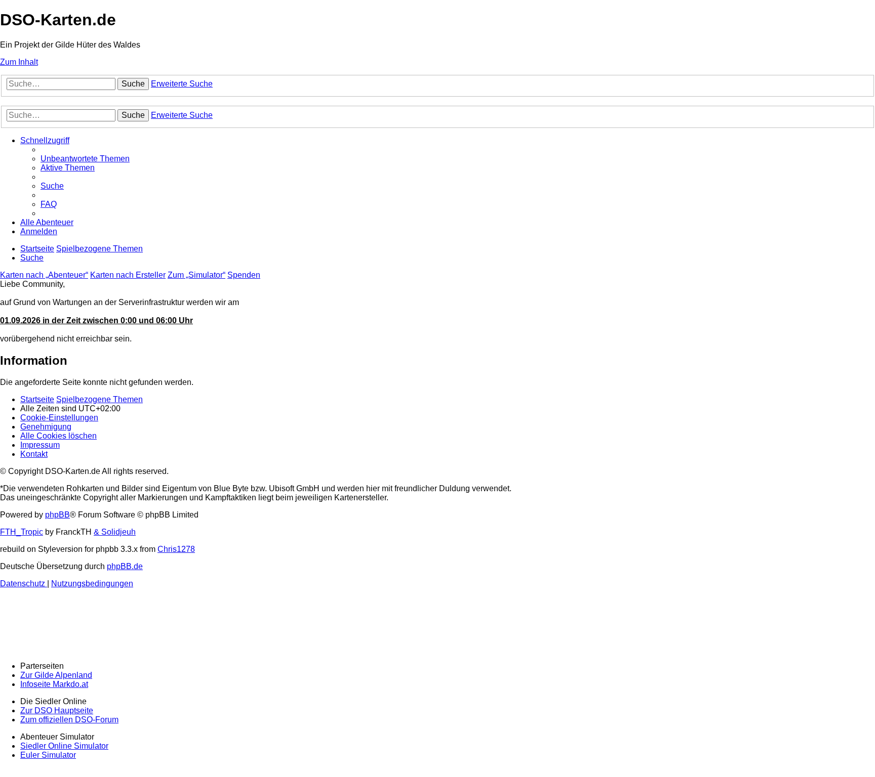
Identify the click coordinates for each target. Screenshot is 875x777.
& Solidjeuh (115, 532)
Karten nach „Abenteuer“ (44, 275)
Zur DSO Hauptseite (56, 710)
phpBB (57, 514)
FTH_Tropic (21, 532)
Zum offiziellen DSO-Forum (69, 719)
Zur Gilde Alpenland (56, 675)
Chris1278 (176, 549)
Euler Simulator (48, 755)
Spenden (243, 275)
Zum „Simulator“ (196, 275)
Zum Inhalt (19, 62)
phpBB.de (125, 566)
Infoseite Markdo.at (54, 684)
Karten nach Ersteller (128, 275)
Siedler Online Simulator (64, 746)
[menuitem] (85, 158)
